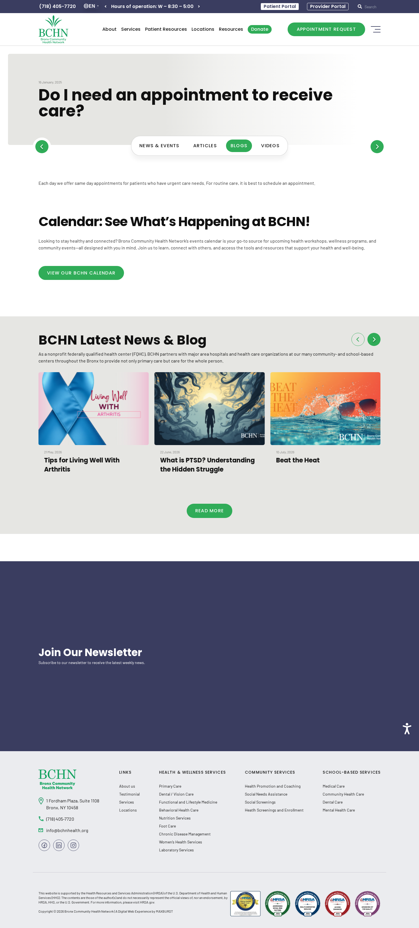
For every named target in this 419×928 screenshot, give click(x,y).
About (109, 29)
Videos (270, 145)
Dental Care (333, 802)
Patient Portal (280, 6)
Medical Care (334, 786)
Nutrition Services (175, 818)
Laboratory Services (176, 849)
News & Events (159, 145)
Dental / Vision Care (176, 794)
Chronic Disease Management (185, 833)
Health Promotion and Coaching (272, 786)
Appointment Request (326, 29)
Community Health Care (343, 794)
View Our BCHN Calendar (81, 273)
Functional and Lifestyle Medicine (188, 802)
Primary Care (170, 786)
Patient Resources (166, 29)
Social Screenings (260, 802)
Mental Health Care (339, 810)
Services (131, 29)
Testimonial (129, 794)
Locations (203, 29)
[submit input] (370, 6)
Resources (231, 29)
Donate (259, 29)
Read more (209, 510)
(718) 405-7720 (57, 6)
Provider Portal (327, 6)
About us (127, 786)
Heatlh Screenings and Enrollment (274, 810)
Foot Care (167, 825)
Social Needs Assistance (266, 794)
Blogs (239, 145)
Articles (205, 145)
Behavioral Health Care (178, 810)
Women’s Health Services (180, 841)
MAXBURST (164, 911)
